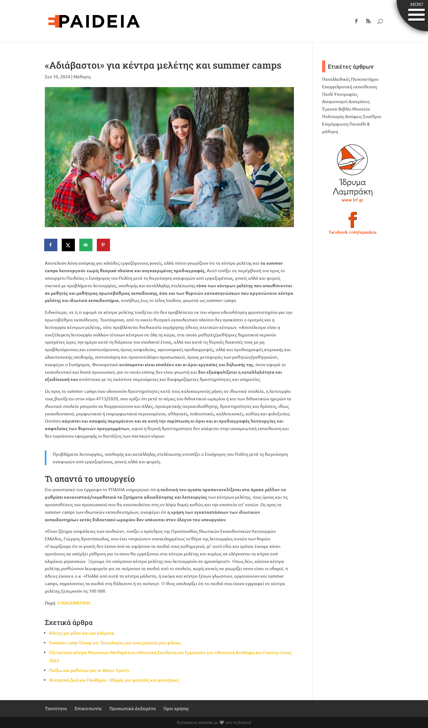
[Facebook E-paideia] (352, 222)
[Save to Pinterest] (103, 245)
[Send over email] (86, 245)
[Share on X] (68, 245)
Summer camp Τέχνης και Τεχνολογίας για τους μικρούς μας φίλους (115, 643)
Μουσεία (361, 109)
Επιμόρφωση (335, 124)
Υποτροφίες (346, 94)
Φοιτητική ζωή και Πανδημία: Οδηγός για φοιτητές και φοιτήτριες (114, 680)
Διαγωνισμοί (334, 101)
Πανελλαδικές (336, 79)
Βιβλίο (344, 109)
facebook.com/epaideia (352, 232)
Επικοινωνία (88, 708)
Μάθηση (82, 77)
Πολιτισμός (333, 116)
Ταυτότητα (56, 708)
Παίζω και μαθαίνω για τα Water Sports (89, 670)
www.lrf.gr (352, 200)
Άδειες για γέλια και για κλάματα (81, 633)
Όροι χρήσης (176, 708)
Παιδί (327, 94)
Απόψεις (353, 116)
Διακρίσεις (359, 101)
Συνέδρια (372, 116)
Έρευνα (329, 109)
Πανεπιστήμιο (364, 79)
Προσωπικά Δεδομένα (132, 708)
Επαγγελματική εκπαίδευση (349, 87)
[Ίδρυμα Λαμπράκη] (352, 170)
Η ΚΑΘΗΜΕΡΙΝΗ (74, 603)
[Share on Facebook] (51, 245)
